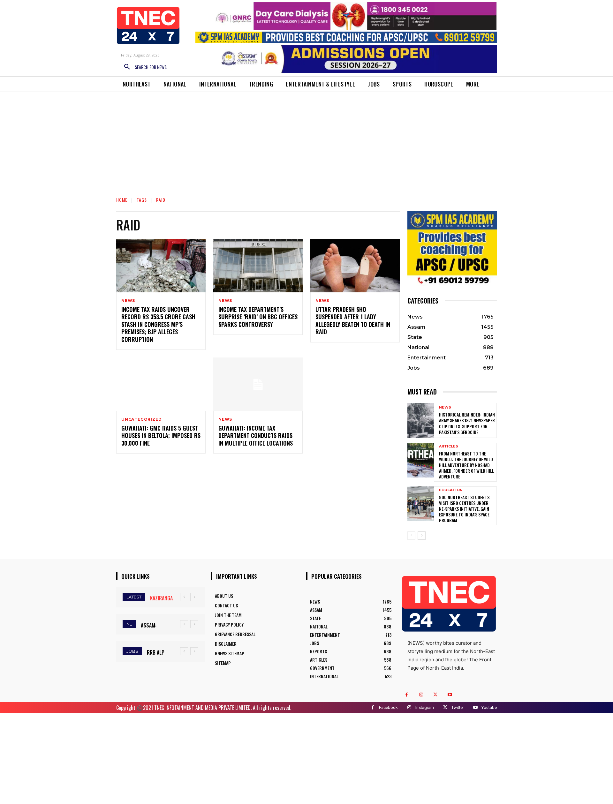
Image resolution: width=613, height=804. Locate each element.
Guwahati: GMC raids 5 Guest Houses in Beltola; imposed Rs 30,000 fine (161, 435)
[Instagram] (421, 694)
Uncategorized (141, 419)
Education (451, 490)
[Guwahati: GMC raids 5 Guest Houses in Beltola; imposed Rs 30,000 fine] (161, 384)
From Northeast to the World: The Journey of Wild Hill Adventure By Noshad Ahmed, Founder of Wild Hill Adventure (466, 465)
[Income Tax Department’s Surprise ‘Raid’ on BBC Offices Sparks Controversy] (258, 265)
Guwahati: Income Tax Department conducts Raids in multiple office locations (255, 435)
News (128, 301)
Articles (448, 446)
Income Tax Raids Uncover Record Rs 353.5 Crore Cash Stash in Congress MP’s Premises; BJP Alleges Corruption (158, 324)
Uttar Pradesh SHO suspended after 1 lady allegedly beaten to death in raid (352, 320)
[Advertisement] (306, 139)
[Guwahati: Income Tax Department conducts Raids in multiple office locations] (258, 384)
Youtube (489, 707)
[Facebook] (406, 694)
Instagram (424, 707)
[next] (194, 597)
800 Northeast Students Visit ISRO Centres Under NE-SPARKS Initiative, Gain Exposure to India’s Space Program (464, 509)
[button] (143, 67)
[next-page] (422, 535)
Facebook (388, 707)
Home (121, 199)
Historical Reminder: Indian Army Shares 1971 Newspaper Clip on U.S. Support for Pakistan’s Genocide (467, 423)
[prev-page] (411, 535)
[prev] (184, 597)
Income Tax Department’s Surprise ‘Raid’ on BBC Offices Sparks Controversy (258, 316)
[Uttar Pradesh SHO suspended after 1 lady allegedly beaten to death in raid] (355, 265)
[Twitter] (435, 694)
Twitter (457, 707)
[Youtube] (449, 694)
